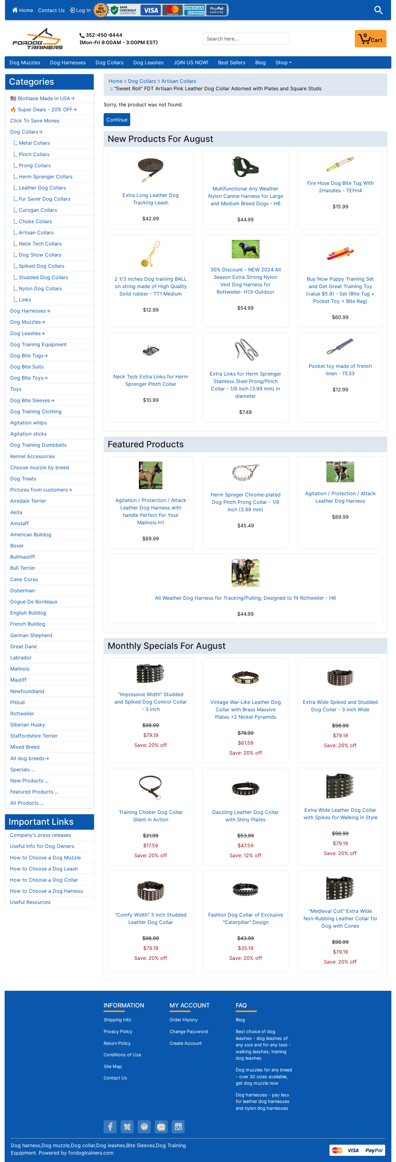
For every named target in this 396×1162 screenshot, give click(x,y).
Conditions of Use (122, 1054)
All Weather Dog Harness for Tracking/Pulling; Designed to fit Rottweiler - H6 (245, 598)
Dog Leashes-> (27, 333)
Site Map (113, 1066)
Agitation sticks (28, 434)
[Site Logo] (38, 38)
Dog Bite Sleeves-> (32, 400)
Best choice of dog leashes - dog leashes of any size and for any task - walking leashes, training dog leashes (263, 1045)
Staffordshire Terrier (34, 736)
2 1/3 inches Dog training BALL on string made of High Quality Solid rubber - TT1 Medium (150, 286)
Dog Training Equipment (38, 344)
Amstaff (19, 523)
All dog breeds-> (29, 758)
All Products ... (27, 803)
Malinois (19, 669)
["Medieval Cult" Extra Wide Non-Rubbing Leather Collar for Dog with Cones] (340, 888)
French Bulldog (27, 624)
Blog (260, 62)
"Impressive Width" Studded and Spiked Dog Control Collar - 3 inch (150, 701)
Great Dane (23, 646)
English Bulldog (28, 613)
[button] (378, 10)
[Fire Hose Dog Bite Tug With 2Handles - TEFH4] (340, 164)
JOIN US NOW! (191, 62)
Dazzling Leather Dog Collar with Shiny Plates (245, 816)
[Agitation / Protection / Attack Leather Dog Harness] (340, 472)
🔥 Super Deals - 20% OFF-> (43, 109)
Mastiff (18, 680)
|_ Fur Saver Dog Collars (40, 199)
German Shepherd (31, 635)
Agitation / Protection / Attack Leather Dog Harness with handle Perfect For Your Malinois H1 (150, 511)
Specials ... (22, 769)
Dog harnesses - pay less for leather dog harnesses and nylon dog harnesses (263, 1101)
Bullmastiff (22, 557)
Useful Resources (30, 902)
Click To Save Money (35, 120)
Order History (184, 1019)
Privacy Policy (118, 1031)
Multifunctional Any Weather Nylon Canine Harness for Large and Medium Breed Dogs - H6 (245, 195)
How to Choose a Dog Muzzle (45, 857)
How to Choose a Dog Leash (44, 869)
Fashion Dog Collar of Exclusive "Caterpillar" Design (245, 918)
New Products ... (29, 780)
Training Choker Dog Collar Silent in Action (151, 816)
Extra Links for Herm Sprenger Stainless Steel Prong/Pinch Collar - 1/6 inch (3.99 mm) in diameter (245, 385)
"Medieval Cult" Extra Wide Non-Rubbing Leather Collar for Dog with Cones (340, 918)
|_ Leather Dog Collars (38, 188)
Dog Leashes (148, 62)
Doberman (22, 590)
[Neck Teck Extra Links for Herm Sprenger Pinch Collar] (150, 351)
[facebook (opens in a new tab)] (110, 1127)
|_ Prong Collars (30, 165)
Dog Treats (23, 478)
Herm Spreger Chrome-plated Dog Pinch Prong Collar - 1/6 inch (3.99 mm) (246, 502)
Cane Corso (24, 579)
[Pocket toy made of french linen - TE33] (340, 346)
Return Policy (117, 1043)
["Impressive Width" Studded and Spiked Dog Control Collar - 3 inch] (150, 673)
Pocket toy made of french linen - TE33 (340, 370)
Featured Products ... (34, 792)
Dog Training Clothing (36, 411)
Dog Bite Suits (27, 367)
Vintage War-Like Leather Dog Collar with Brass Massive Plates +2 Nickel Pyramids (245, 709)
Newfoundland (27, 691)
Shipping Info (117, 1019)
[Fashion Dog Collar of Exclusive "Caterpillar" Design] (245, 890)
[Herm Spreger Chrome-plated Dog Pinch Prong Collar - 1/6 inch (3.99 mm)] (245, 472)
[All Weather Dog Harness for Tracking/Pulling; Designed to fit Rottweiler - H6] (245, 573)
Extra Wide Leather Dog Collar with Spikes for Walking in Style (340, 813)
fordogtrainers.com (91, 1153)
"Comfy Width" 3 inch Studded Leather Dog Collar (151, 918)
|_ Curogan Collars (33, 210)
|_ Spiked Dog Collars (37, 266)
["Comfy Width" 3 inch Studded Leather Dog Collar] (150, 890)
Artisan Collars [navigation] (178, 81)
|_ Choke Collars (31, 221)
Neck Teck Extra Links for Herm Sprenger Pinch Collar (150, 380)
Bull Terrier (22, 568)
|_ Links (20, 299)
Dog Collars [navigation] (142, 81)
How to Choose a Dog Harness (46, 891)
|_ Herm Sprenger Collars (41, 176)
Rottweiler (22, 713)
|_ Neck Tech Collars (36, 243)
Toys (15, 389)
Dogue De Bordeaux (34, 601)
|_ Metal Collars (30, 143)
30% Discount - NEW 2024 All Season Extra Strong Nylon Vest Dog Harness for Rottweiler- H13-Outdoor (245, 280)
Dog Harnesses (68, 62)
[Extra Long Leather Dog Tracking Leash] (150, 170)
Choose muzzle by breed (39, 467)
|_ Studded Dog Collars (39, 277)
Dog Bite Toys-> (29, 378)
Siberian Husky (27, 724)
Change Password (189, 1031)
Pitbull (17, 702)
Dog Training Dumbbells (38, 445)
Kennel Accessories (32, 456)
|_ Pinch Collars (30, 154)
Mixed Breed (25, 747)
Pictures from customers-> (41, 490)
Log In (83, 10)
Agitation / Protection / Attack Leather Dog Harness (340, 497)
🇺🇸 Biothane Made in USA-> (42, 98)
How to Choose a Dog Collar (44, 880)
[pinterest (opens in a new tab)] (144, 1127)
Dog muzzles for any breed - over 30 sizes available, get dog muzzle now (264, 1076)
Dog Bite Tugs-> (29, 355)
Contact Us (51, 10)
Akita (16, 512)
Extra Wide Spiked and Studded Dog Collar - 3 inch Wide (340, 706)
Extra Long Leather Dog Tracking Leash (151, 199)
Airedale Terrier (28, 501)
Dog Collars (109, 62)
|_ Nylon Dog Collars (36, 288)
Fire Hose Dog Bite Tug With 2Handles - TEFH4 (340, 187)
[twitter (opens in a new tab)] (127, 1127)
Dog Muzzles (25, 62)
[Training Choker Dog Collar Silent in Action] (150, 787)
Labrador (21, 657)
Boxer (17, 546)
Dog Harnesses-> (30, 311)
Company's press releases (40, 835)
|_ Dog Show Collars (35, 255)
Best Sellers (231, 62)
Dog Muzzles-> (27, 322)
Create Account (186, 1043)
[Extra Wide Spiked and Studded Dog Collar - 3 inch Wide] (340, 677)
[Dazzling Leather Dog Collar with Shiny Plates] (245, 787)
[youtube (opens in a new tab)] (161, 1127)
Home (25, 10)
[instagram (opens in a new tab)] (178, 1127)
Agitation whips (28, 422)
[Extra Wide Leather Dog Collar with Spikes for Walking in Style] (340, 786)
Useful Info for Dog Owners (42, 846)
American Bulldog (30, 534)
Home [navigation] (116, 81)
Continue (116, 120)
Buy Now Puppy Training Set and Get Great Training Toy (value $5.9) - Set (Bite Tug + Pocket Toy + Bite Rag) (340, 290)
